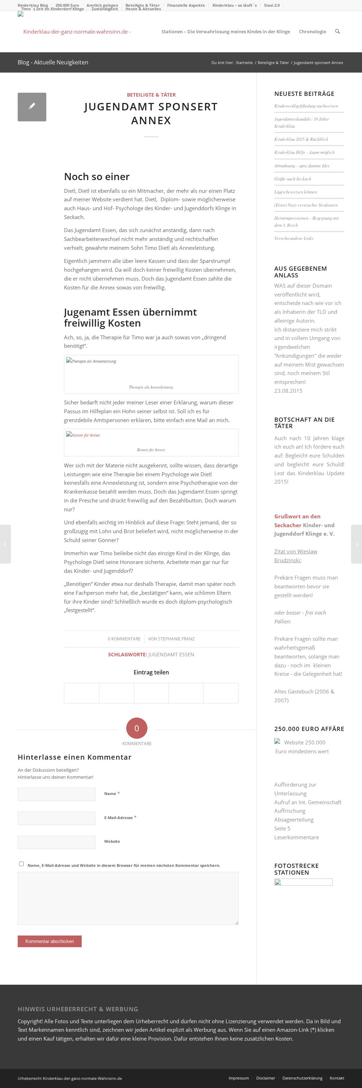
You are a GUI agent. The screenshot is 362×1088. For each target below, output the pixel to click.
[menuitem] (186, 5)
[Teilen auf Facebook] (81, 693)
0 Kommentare (124, 639)
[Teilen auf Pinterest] (151, 693)
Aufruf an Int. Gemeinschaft (307, 802)
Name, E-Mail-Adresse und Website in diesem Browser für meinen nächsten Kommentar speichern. (124, 865)
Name (112, 793)
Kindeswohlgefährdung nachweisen (306, 106)
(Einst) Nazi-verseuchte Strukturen (306, 205)
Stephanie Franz (176, 639)
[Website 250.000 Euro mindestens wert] (79, 31)
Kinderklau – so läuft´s (234, 5)
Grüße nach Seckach (292, 178)
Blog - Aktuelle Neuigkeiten (53, 62)
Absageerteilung (294, 819)
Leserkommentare (296, 837)
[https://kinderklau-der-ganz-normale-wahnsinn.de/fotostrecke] (303, 883)
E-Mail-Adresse (120, 817)
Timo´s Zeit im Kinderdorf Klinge (52, 8)
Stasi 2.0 (272, 5)
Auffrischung (289, 810)
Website (112, 841)
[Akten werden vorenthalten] (5, 544)
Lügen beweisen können (295, 192)
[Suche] (337, 31)
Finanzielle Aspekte (186, 5)
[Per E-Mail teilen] (221, 693)
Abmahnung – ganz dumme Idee (302, 165)
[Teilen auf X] (116, 693)
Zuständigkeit (105, 8)
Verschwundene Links (294, 238)
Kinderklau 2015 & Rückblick (301, 139)
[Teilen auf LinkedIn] (186, 693)
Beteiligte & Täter (151, 95)
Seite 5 (282, 828)
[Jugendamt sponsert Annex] (32, 107)
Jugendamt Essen (171, 654)
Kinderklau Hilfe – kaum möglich (304, 152)
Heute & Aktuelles (143, 8)
